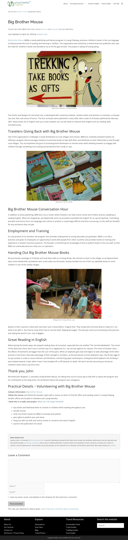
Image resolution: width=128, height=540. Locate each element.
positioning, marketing (31, 443)
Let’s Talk (116, 4)
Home (19, 12)
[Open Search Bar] (122, 3)
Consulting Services (76, 4)
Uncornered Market (36, 440)
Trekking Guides (72, 530)
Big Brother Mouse (16, 40)
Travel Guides (106, 4)
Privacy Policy (19, 533)
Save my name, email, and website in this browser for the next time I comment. (43, 497)
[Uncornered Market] (19, 3)
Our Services (9, 527)
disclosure (44, 29)
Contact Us (8, 530)
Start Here (39, 527)
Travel (25, 12)
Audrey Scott (42, 34)
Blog (36, 530)
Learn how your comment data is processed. (60, 509)
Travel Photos (40, 533)
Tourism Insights (93, 4)
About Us (7, 524)
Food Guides (71, 533)
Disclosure (8, 533)
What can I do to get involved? (51, 401)
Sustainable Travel (73, 524)
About (65, 4)
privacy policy (55, 29)
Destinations (40, 524)
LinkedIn (113, 445)
